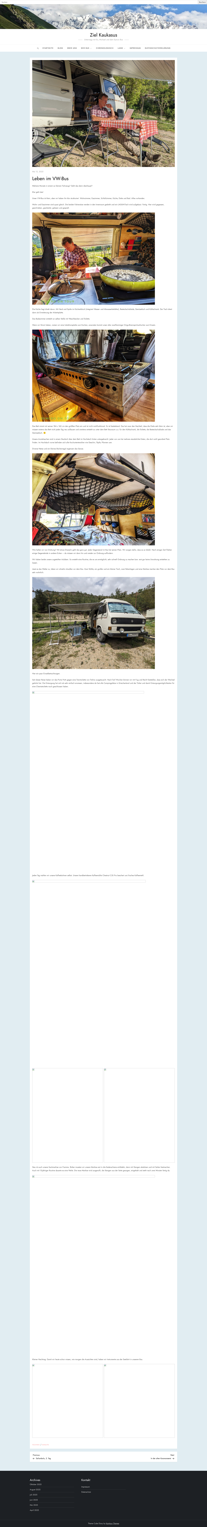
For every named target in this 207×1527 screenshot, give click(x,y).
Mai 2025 (34, 1505)
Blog (60, 48)
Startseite (48, 48)
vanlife (45, 1445)
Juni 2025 (34, 1499)
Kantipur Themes (112, 1523)
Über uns (72, 48)
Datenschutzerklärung (158, 48)
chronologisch (105, 48)
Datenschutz (86, 1492)
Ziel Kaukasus (103, 34)
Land (120, 48)
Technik (36, 1445)
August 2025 (35, 1489)
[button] (38, 48)
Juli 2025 (33, 1494)
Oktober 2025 (35, 1484)
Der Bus (85, 48)
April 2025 (34, 1510)
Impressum (135, 48)
